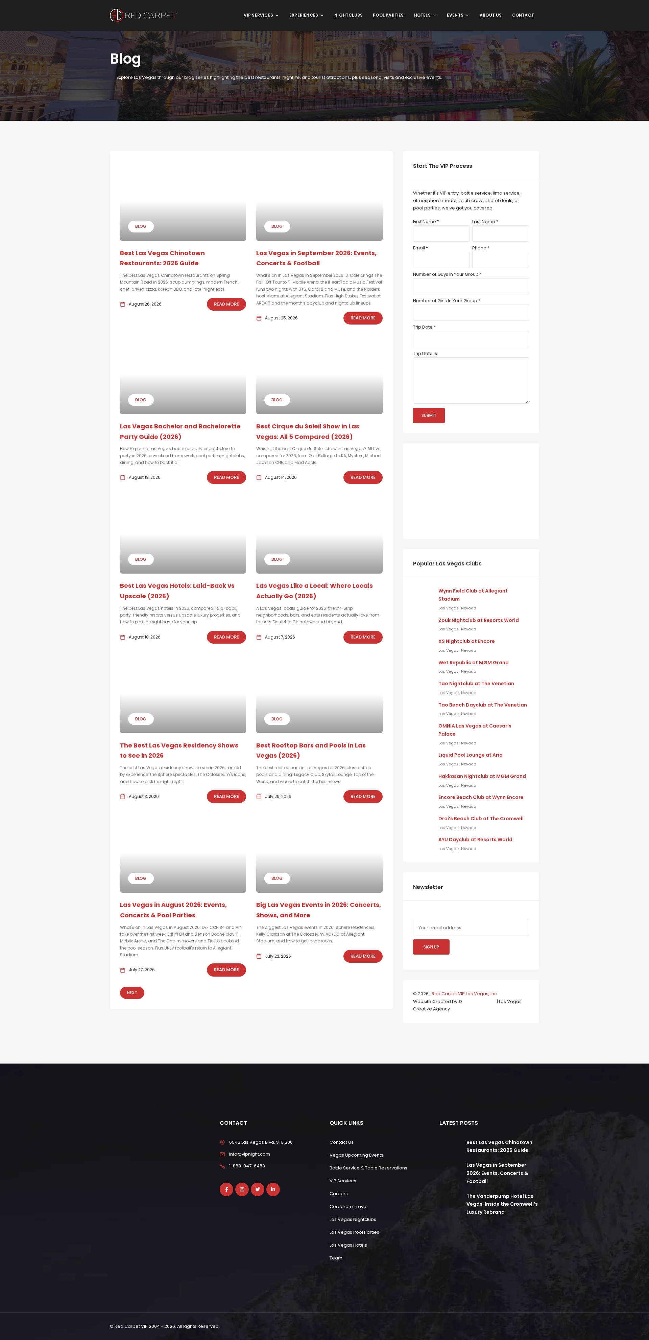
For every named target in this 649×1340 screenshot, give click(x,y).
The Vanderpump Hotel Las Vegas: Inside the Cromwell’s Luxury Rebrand (502, 1203)
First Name (426, 221)
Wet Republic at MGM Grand (473, 662)
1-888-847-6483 (247, 1166)
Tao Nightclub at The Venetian (476, 683)
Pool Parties (388, 15)
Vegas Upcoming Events (356, 1155)
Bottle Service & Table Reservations (368, 1168)
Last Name (485, 221)
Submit (429, 415)
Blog (140, 226)
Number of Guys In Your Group (447, 274)
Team (336, 1258)
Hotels (422, 15)
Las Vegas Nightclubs (353, 1219)
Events (455, 15)
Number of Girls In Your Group (446, 300)
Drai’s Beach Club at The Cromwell (481, 818)
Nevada (468, 608)
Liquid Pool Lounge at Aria (470, 755)
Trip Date (424, 327)
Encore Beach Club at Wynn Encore (481, 797)
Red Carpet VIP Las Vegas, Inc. (465, 993)
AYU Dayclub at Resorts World (475, 839)
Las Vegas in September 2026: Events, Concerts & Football (497, 1173)
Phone (480, 248)
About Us (491, 15)
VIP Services (258, 15)
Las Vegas (448, 608)
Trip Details (425, 353)
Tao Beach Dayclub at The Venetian (482, 704)
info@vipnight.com (249, 1154)
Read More (226, 304)
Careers (339, 1193)
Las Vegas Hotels (348, 1245)
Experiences (303, 15)
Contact (523, 15)
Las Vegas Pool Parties (354, 1232)
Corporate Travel (348, 1206)
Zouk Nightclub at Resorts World (478, 620)
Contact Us (342, 1142)
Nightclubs (348, 15)
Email (420, 248)
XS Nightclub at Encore (466, 641)
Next (132, 993)
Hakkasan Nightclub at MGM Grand (482, 776)
